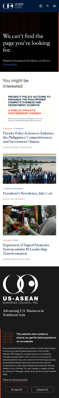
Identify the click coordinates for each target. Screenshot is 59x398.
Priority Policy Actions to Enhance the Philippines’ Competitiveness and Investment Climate (28, 137)
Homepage (10, 64)
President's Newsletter (13, 188)
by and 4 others (16, 259)
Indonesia (7, 240)
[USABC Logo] (13, 6)
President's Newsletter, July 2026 (27, 193)
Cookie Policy (34, 357)
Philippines (7, 128)
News (15, 240)
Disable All (42, 389)
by (14, 199)
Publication (19, 128)
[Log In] (40, 6)
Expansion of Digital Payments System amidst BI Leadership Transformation (26, 249)
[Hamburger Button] (54, 6)
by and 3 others (17, 147)
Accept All (16, 389)
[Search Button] (47, 6)
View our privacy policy (15, 379)
